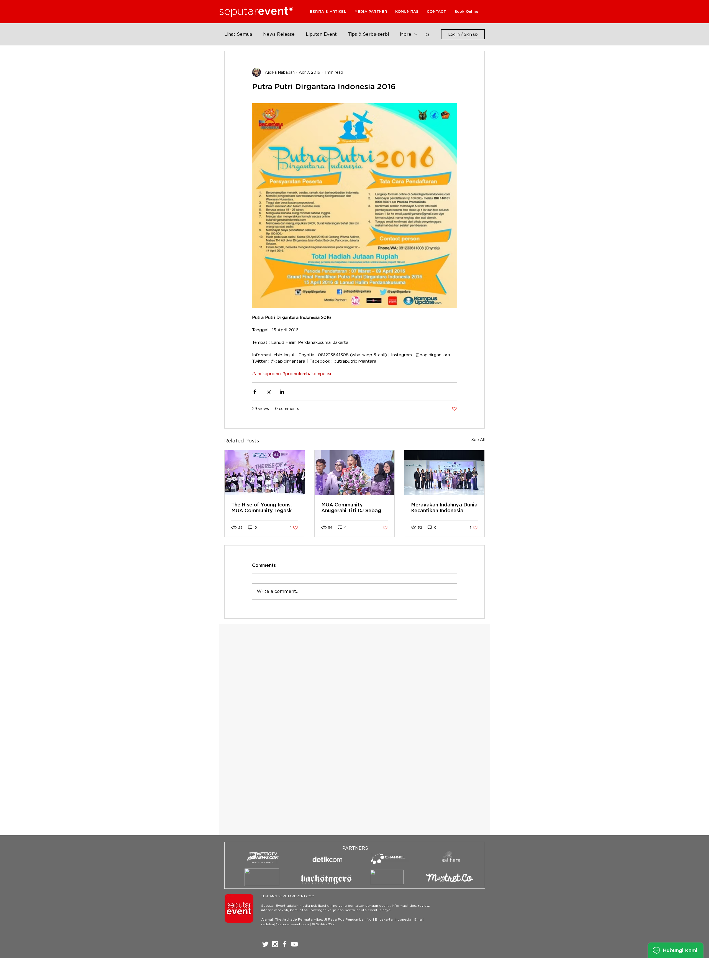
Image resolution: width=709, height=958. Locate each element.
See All (478, 439)
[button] (371, 11)
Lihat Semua (238, 34)
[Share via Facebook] (254, 391)
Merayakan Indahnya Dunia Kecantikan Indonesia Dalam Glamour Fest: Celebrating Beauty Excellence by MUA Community (444, 507)
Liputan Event (321, 34)
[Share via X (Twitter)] (268, 391)
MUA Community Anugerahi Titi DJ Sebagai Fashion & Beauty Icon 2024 (353, 507)
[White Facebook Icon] (285, 944)
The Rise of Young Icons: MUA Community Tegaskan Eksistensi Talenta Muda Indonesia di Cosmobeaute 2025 (264, 507)
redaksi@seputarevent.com (285, 924)
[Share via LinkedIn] (281, 391)
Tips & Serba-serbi (368, 34)
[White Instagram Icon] (275, 944)
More (405, 34)
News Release (279, 34)
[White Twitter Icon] (265, 944)
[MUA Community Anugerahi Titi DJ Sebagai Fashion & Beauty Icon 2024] (355, 472)
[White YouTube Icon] (294, 944)
